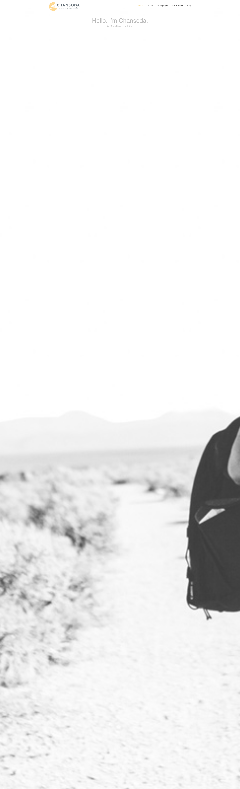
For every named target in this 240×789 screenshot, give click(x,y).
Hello (140, 5)
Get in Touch (177, 5)
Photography (162, 5)
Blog (189, 5)
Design (150, 5)
